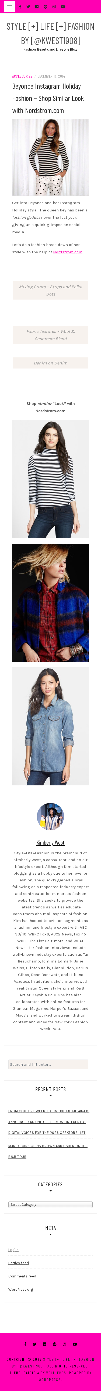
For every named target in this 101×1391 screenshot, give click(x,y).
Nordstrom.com (67, 252)
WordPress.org (20, 1289)
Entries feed (18, 1263)
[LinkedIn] (44, 1344)
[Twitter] (35, 1344)
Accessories (22, 76)
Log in (13, 1250)
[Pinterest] (55, 1344)
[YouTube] (75, 1344)
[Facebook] (25, 1344)
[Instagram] (64, 1344)
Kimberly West (50, 842)
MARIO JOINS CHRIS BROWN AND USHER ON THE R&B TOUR (48, 1151)
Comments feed (22, 1276)
